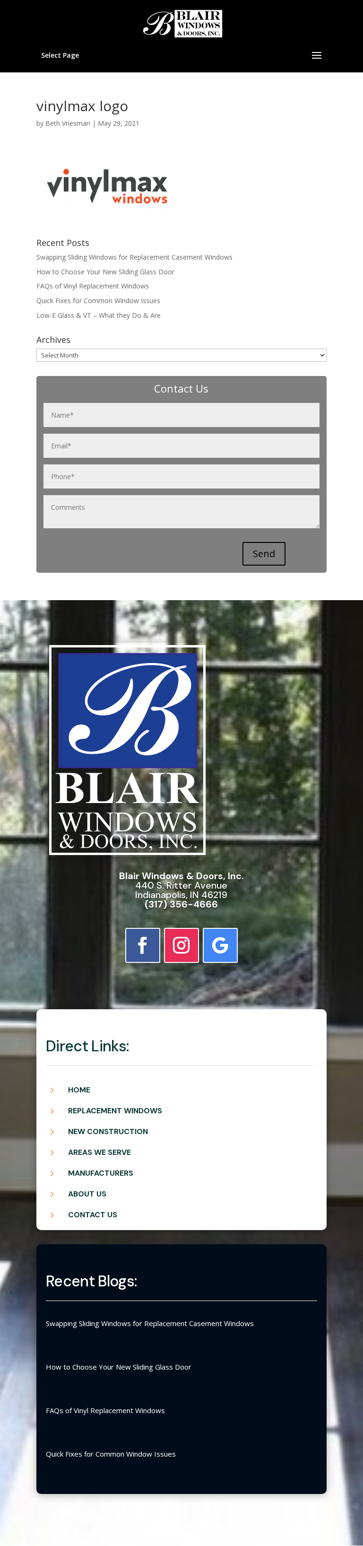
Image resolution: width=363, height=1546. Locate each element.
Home (79, 1090)
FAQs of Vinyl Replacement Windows (92, 285)
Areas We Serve (99, 1152)
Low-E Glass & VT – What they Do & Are (98, 315)
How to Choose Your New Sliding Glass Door (105, 271)
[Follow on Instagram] (181, 945)
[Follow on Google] (220, 945)
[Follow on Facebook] (142, 945)
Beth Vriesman (67, 123)
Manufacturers (100, 1173)
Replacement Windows (115, 1111)
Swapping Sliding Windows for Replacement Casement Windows (134, 257)
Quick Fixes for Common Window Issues (98, 300)
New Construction (108, 1131)
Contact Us (92, 1215)
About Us (87, 1194)
